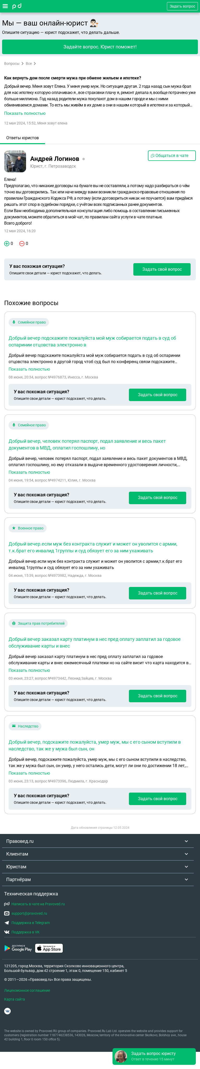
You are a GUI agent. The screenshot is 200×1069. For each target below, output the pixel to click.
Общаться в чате (171, 155)
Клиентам (17, 854)
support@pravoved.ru (29, 913)
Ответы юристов (22, 137)
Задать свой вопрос (162, 269)
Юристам (16, 866)
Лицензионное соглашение (27, 990)
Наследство (28, 726)
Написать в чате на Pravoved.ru (38, 904)
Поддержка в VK (25, 932)
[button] (100, 100)
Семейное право (32, 322)
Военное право (30, 528)
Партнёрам (18, 879)
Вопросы (12, 63)
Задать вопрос (182, 6)
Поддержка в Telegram (30, 923)
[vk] (7, 1011)
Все (29, 63)
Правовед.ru (20, 841)
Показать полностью (29, 369)
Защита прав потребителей (41, 623)
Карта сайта (14, 999)
